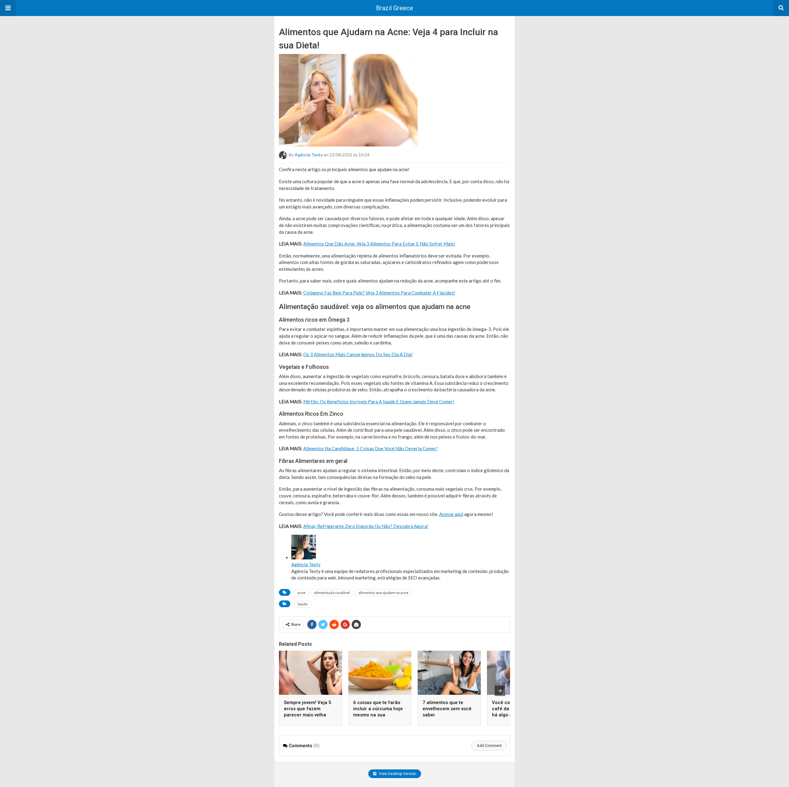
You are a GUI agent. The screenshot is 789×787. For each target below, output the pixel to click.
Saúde (302, 604)
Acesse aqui (451, 514)
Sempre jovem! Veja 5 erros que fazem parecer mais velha (307, 709)
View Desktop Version (397, 774)
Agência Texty (309, 154)
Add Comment (489, 746)
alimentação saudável (332, 592)
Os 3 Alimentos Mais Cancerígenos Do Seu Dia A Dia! (358, 354)
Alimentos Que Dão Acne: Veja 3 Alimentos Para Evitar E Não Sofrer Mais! (379, 243)
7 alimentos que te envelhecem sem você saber (447, 709)
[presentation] (500, 691)
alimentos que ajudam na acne (383, 592)
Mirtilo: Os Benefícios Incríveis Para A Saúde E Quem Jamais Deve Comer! (378, 401)
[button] (8, 8)
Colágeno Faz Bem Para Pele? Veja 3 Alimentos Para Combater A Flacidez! (379, 292)
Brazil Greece (394, 8)
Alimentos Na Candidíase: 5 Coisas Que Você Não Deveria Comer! (370, 448)
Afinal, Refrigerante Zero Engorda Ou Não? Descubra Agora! (365, 526)
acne (301, 592)
